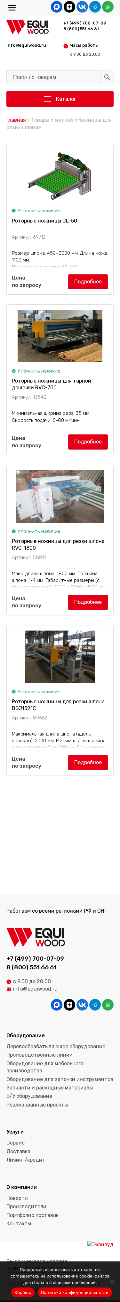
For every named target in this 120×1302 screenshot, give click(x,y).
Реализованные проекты (37, 1105)
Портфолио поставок (32, 1215)
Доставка (18, 1151)
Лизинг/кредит (25, 1160)
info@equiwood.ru (35, 989)
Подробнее (88, 282)
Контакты (18, 1224)
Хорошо (22, 1292)
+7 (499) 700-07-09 (84, 23)
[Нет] (112, 1281)
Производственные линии (39, 1055)
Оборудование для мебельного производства (45, 1067)
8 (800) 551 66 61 (81, 28)
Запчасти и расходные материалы (49, 1088)
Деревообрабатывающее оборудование (55, 1046)
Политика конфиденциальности (75, 1292)
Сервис (15, 1143)
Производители (26, 1206)
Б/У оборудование (29, 1096)
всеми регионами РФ (65, 911)
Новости (17, 1198)
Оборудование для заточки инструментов (59, 1079)
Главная (16, 120)
